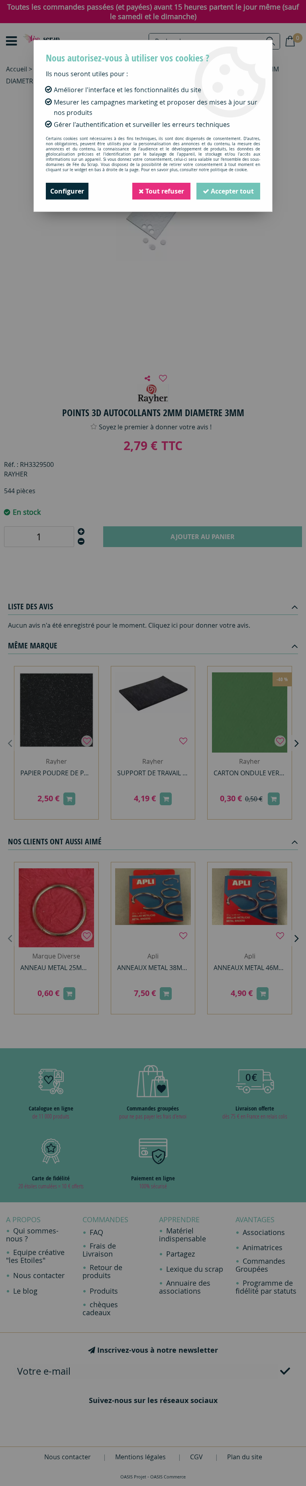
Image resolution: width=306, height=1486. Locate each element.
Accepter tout (231, 191)
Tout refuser (164, 191)
